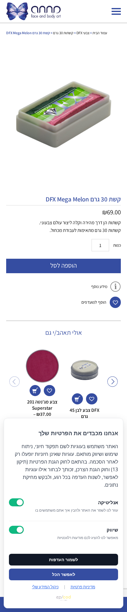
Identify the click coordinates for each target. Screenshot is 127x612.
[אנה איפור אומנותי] (33, 18)
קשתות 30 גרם (63, 32)
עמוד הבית (99, 32)
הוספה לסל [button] (77, 398)
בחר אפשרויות (35, 390)
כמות (117, 245)
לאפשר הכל (63, 574)
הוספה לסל (63, 265)
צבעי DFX (82, 32)
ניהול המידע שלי (45, 587)
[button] (115, 302)
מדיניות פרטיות (83, 587)
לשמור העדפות (63, 559)
